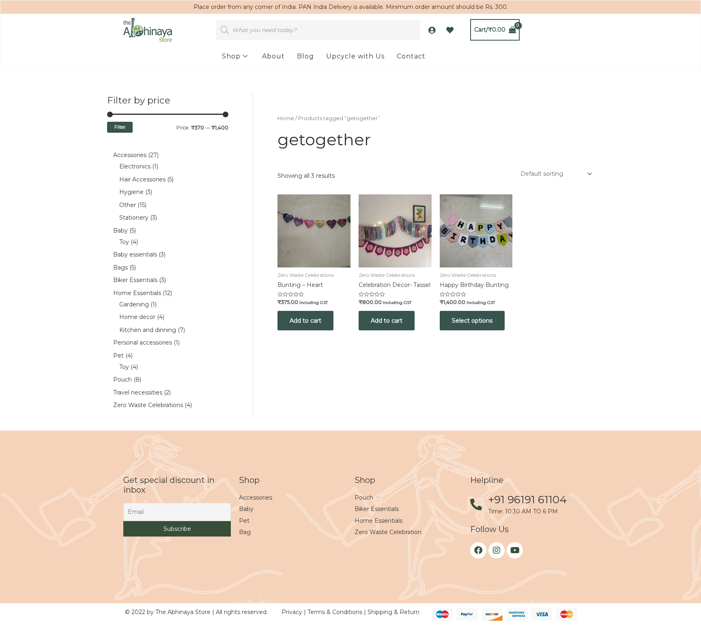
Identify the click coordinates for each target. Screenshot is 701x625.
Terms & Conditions (335, 612)
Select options (472, 320)
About (273, 56)
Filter (119, 127)
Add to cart (305, 320)
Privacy (293, 612)
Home (285, 118)
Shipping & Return (393, 612)
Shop (231, 56)
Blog (305, 56)
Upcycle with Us (355, 56)
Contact (411, 56)
